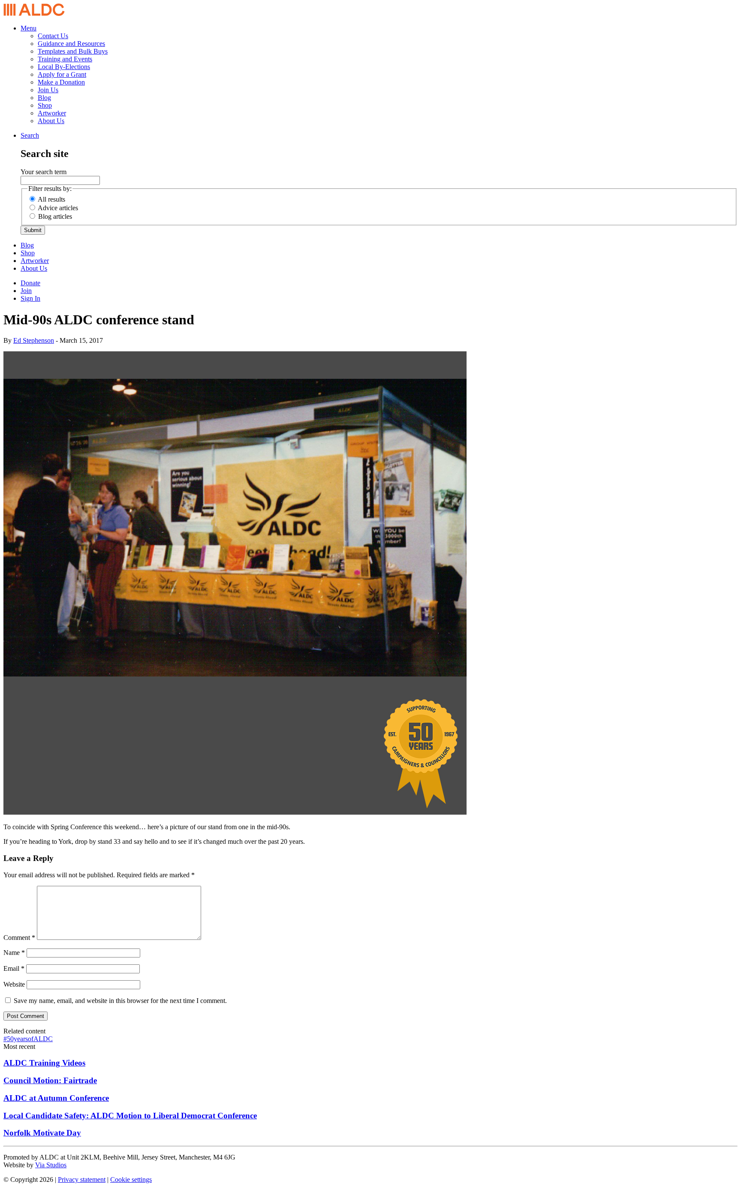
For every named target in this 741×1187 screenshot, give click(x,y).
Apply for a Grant (62, 74)
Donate (30, 283)
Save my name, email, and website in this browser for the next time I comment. (120, 1000)
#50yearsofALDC (28, 1038)
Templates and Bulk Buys (73, 51)
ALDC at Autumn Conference (56, 1097)
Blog (44, 97)
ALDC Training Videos (44, 1062)
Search (30, 135)
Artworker (52, 113)
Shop (45, 105)
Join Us (48, 90)
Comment (19, 937)
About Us (51, 120)
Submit (33, 230)
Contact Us (53, 35)
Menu (28, 28)
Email (13, 968)
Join (26, 290)
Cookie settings (131, 1179)
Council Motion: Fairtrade (50, 1080)
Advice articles (58, 207)
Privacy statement (81, 1179)
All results (51, 199)
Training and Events (65, 59)
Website (14, 984)
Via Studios (50, 1165)
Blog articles (55, 216)
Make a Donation (61, 82)
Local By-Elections (64, 66)
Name (14, 952)
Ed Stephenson (33, 340)
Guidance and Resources (71, 43)
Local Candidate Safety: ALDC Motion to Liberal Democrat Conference (130, 1115)
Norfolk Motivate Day (42, 1132)
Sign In (30, 298)
